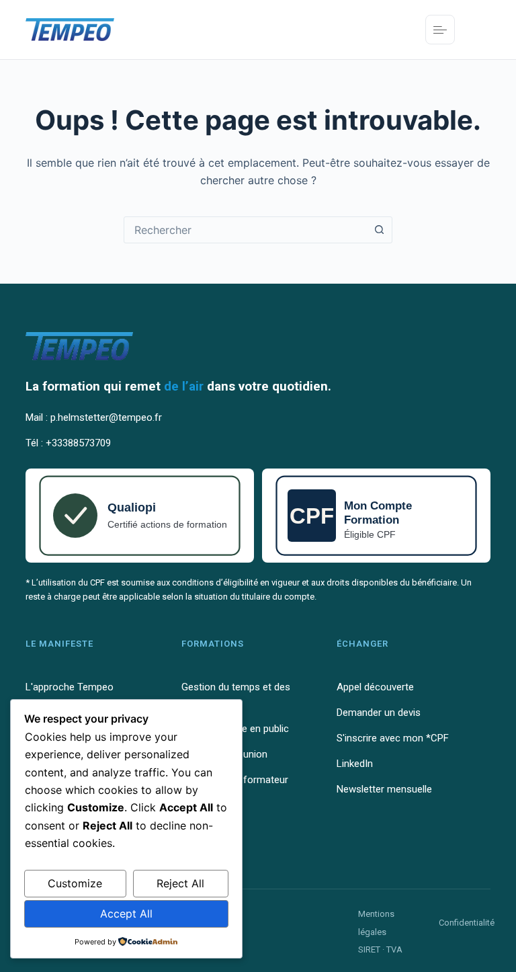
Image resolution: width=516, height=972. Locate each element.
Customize (75, 883)
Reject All (180, 883)
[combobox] (245, 229)
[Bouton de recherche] (379, 230)
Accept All (126, 913)
